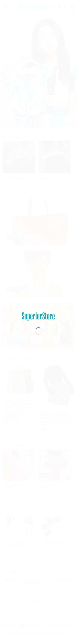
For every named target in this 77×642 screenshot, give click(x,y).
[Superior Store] (38, 316)
